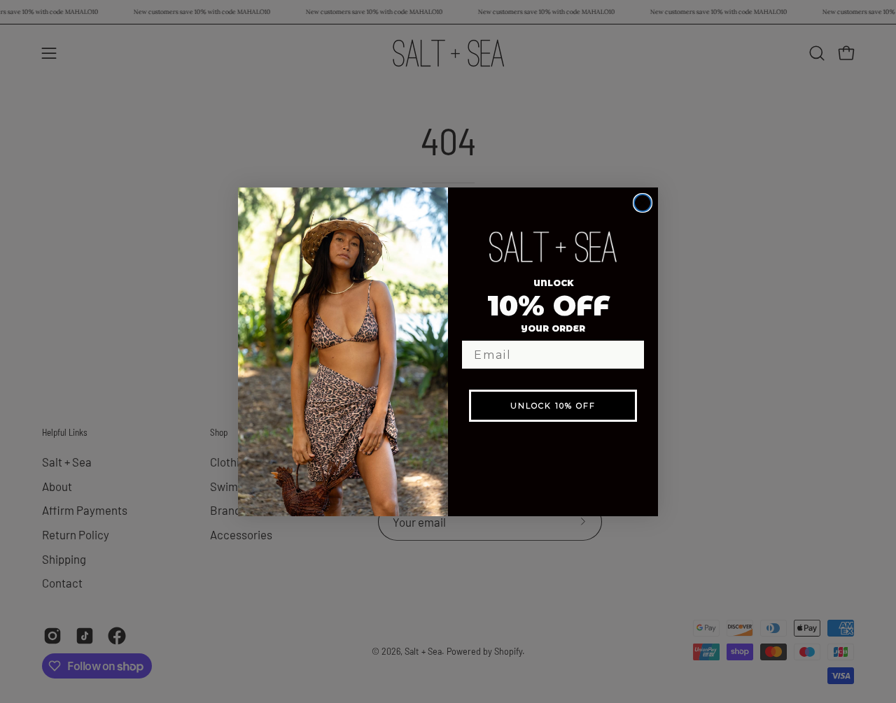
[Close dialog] (642, 202)
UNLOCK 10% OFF (553, 406)
